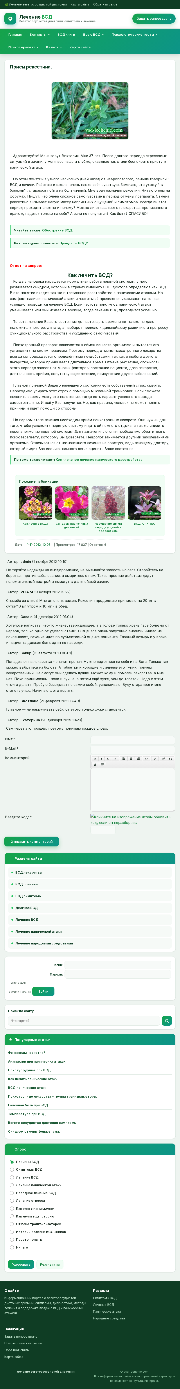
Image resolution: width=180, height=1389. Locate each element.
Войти (43, 991)
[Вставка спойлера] (102, 764)
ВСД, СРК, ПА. (144, 523)
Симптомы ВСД (29, 1169)
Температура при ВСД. (27, 1114)
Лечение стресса (30, 1200)
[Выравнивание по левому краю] (124, 758)
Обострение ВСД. (57, 230)
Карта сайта (80, 4)
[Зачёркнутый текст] (115, 758)
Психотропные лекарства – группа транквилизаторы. (52, 1096)
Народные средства (109, 1318)
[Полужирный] (95, 758)
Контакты (38, 34)
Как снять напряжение (35, 1208)
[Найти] (167, 1021)
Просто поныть (29, 1239)
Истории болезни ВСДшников (41, 1232)
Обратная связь (105, 4)
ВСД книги (66, 34)
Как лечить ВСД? (35, 523)
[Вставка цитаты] (170, 758)
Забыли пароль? (20, 991)
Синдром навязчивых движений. (72, 525)
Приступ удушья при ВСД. (30, 1070)
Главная (15, 34)
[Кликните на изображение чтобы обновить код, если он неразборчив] (132, 822)
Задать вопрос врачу (20, 1336)
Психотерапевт (21, 47)
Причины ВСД (27, 1162)
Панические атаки (107, 1311)
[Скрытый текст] (163, 758)
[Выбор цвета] (155, 758)
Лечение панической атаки (38, 1185)
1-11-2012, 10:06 (38, 544)
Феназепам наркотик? (26, 1052)
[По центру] (131, 758)
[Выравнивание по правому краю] (138, 758)
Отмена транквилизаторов (38, 1224)
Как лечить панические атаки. (33, 1079)
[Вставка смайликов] (146, 758)
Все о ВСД (92, 34)
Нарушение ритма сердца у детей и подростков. (108, 527)
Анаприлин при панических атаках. (37, 1061)
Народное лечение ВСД (36, 1193)
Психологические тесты (133, 34)
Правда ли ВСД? (73, 243)
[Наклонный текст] (101, 758)
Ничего (22, 1247)
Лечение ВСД (27, 1177)
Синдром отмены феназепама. (34, 1131)
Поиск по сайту (21, 1011)
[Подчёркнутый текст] (108, 758)
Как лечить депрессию (35, 1216)
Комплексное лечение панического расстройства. (99, 459)
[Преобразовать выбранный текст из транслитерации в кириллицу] (95, 764)
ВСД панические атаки (27, 1087)
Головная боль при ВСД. (28, 1105)
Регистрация (17, 982)
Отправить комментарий (32, 841)
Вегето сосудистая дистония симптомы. (42, 1123)
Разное (52, 47)
